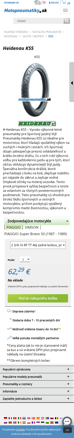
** (59, 329)
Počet (11, 260)
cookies (20, 429)
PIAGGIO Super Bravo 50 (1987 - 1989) (35, 233)
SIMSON (31, 227)
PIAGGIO (14, 227)
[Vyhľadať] (67, 21)
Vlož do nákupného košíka (38, 298)
